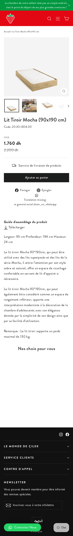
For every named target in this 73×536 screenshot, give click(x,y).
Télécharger (16, 227)
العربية (37, 521)
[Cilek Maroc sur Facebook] (67, 434)
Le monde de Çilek (21, 446)
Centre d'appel (18, 469)
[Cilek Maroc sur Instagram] (61, 434)
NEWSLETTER (15, 482)
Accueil (7, 31)
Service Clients (19, 458)
